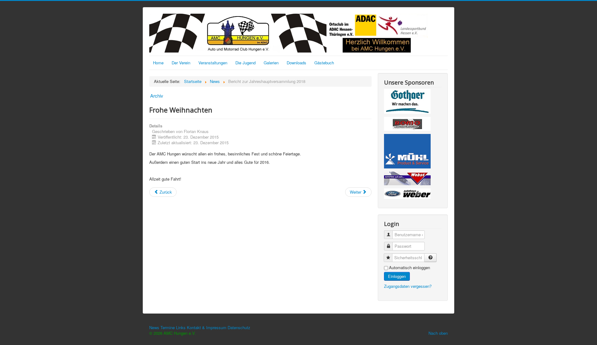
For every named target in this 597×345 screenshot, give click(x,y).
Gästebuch (324, 63)
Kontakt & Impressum (206, 327)
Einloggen (397, 276)
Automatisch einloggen (409, 267)
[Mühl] (407, 152)
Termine (167, 327)
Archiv (156, 95)
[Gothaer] (407, 102)
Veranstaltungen (212, 63)
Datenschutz (239, 327)
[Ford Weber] (407, 194)
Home (158, 63)
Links (181, 327)
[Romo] (407, 125)
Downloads (296, 63)
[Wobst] (407, 179)
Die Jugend (245, 63)
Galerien (271, 63)
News (154, 327)
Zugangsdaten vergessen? (408, 286)
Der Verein (181, 63)
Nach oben (438, 333)
